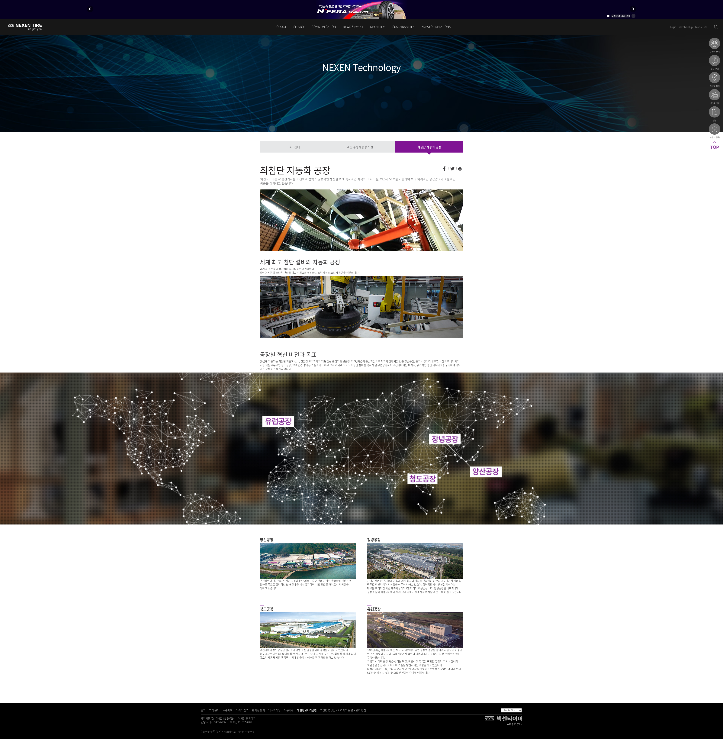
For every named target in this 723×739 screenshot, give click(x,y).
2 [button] (358, 17)
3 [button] (361, 17)
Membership (686, 27)
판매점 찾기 (258, 710)
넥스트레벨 (274, 710)
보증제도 (228, 710)
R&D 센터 (294, 147)
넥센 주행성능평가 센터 (361, 147)
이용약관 (289, 710)
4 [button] (364, 17)
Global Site (701, 27)
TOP (714, 149)
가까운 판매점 (714, 80)
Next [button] (633, 9)
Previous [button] (90, 9)
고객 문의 (214, 710)
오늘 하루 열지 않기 (621, 16)
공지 (203, 710)
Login (673, 27)
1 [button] (355, 17)
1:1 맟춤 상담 (714, 63)
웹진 (714, 114)
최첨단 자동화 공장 (429, 147)
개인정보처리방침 (307, 710)
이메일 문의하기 (247, 718)
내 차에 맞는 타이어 (714, 46)
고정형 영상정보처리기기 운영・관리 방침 (343, 710)
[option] (361, 9)
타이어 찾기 (242, 710)
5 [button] (367, 17)
